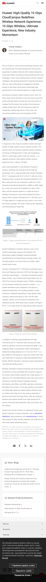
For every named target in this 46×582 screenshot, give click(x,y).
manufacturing (31, 416)
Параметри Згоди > (23, 575)
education (38, 413)
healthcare (6, 416)
